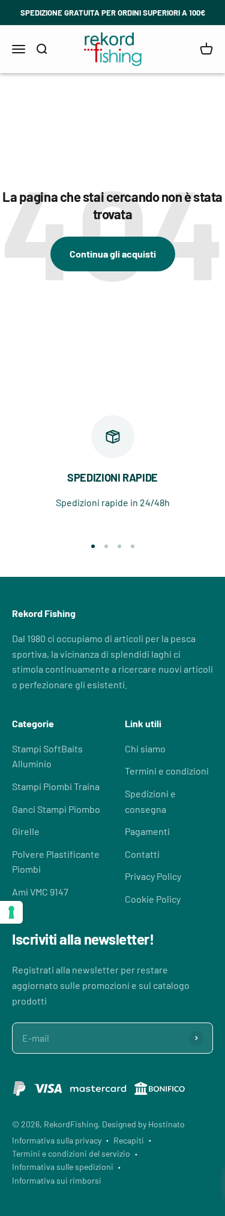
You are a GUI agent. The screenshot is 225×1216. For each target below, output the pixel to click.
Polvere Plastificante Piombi (56, 861)
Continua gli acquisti (113, 253)
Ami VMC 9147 (40, 891)
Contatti (142, 854)
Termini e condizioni (167, 770)
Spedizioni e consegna (150, 801)
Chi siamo (145, 748)
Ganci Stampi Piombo (56, 809)
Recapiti (128, 1140)
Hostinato (166, 1124)
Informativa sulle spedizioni (62, 1166)
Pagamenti (147, 831)
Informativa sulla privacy (56, 1140)
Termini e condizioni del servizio (71, 1153)
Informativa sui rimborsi (56, 1180)
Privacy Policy (153, 876)
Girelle (26, 831)
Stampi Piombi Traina (56, 786)
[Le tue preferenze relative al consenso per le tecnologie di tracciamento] (11, 912)
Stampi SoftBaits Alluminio (47, 756)
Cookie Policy (153, 899)
